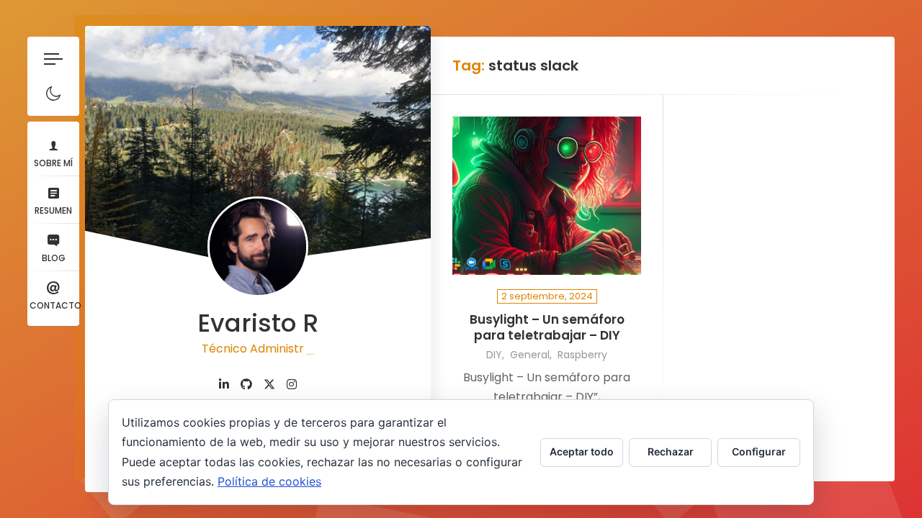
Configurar (759, 451)
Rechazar (671, 451)
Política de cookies (269, 481)
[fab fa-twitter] (269, 385)
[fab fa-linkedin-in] (224, 385)
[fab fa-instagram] (292, 385)
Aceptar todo (582, 451)
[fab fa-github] (246, 385)
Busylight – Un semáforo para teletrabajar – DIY (547, 328)
